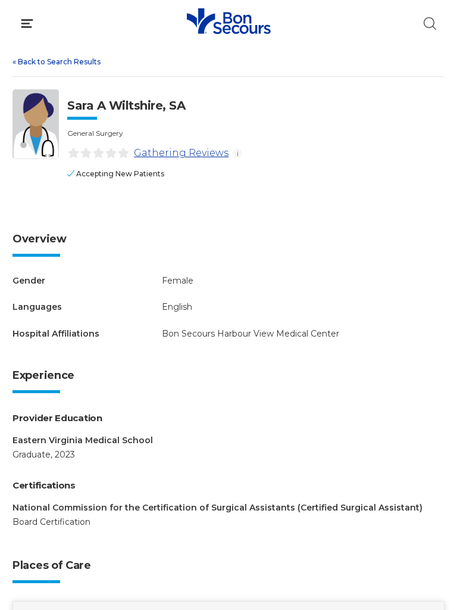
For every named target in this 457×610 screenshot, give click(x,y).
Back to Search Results (56, 61)
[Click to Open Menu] (27, 23)
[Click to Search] (430, 23)
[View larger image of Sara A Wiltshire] (35, 124)
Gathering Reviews (181, 152)
